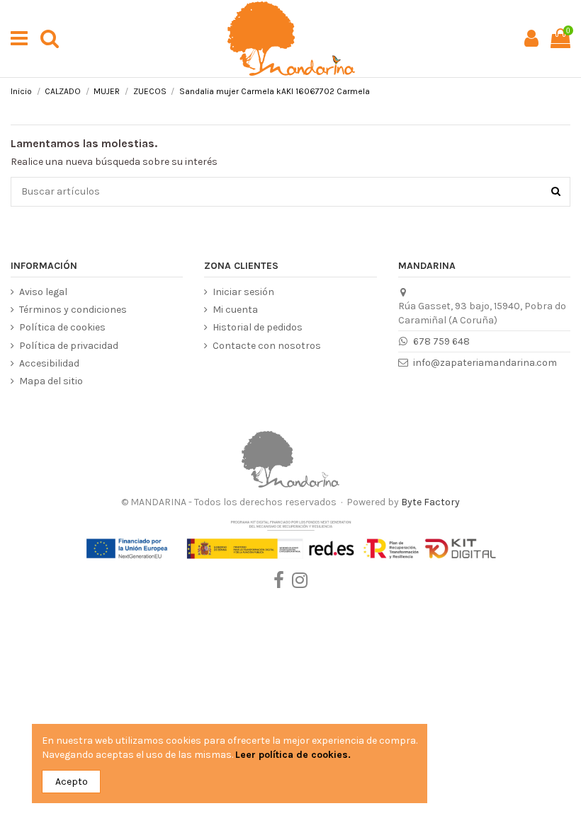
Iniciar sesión (243, 292)
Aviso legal (43, 292)
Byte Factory (430, 502)
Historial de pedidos (258, 327)
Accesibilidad (49, 363)
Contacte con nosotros (267, 346)
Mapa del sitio (51, 381)
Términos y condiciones (73, 310)
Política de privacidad (68, 346)
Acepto (71, 782)
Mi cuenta (235, 310)
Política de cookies (62, 327)
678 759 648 (441, 341)
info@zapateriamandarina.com (485, 363)
